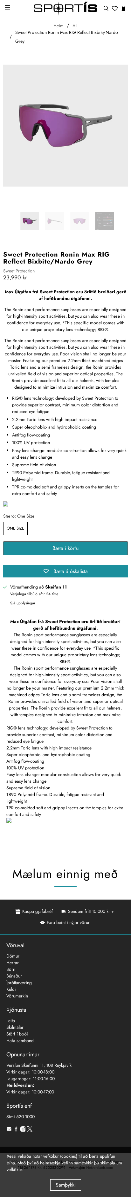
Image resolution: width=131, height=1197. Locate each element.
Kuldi (11, 989)
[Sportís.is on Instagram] (23, 1130)
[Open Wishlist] (114, 8)
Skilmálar (15, 1027)
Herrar (12, 962)
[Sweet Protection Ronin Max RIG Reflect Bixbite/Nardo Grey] (65, 126)
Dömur (12, 956)
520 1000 (25, 1116)
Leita (10, 1020)
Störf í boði (17, 1034)
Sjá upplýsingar (22, 603)
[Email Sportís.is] (9, 1130)
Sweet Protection (19, 271)
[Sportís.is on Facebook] (16, 1130)
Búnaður (14, 976)
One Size (15, 528)
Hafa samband (20, 1040)
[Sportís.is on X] (29, 1130)
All (74, 25)
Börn (10, 969)
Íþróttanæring (19, 982)
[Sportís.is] (65, 9)
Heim (58, 25)
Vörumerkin (17, 996)
